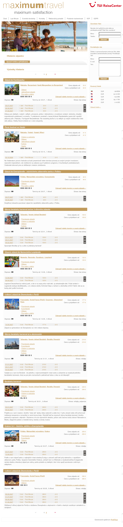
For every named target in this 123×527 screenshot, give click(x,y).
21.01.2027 (9, 364)
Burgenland (32, 85)
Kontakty (42, 18)
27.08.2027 (9, 111)
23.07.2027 (9, 452)
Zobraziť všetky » (95, 107)
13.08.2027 (9, 278)
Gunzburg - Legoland (44, 257)
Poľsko (23, 177)
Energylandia (50, 177)
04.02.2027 (9, 369)
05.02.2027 (9, 242)
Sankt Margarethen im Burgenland (50, 85)
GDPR (96, 18)
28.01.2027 (9, 367)
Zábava (23, 89)
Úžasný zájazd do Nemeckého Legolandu (23, 252)
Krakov (47, 431)
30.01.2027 (9, 407)
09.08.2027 (9, 200)
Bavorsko (31, 257)
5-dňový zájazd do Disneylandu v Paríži (22, 470)
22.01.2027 (9, 237)
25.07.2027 (9, 105)
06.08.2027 (9, 499)
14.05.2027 (9, 324)
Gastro (23, 146)
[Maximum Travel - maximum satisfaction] (33, 8)
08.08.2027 (9, 108)
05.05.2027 (9, 494)
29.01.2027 (9, 240)
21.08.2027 (9, 502)
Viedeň (30, 132)
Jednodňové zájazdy (28, 92)
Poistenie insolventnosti (75, 18)
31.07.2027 (9, 497)
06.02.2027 (9, 410)
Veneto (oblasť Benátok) (37, 215)
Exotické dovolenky (28, 18)
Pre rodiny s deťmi (27, 94)
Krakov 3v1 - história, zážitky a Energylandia (24, 426)
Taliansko (24, 215)
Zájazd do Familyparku (14, 80)
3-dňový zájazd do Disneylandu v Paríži (22, 294)
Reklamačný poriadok (56, 18)
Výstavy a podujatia (28, 137)
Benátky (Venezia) (53, 339)
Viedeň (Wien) (39, 132)
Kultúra (23, 144)
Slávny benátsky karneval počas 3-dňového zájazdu (27, 209)
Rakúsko (23, 85)
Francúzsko (24, 300)
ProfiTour (114, 520)
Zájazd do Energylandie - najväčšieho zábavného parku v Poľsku (33, 171)
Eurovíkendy (25, 309)
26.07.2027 (9, 197)
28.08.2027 (9, 280)
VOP (88, 18)
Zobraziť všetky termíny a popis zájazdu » (70, 97)
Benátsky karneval (13, 381)
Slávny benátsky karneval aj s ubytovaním (23, 334)
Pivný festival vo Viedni (15, 127)
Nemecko (23, 257)
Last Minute (14, 18)
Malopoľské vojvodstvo (35, 177)
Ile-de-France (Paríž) (37, 300)
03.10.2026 (9, 157)
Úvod (5, 18)
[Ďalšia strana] (55, 74)
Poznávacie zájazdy (28, 181)
